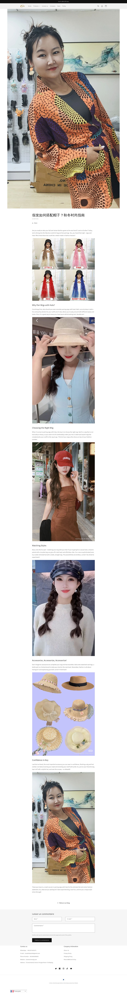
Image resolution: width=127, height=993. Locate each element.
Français (17, 991)
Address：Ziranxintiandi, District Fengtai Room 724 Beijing (36, 962)
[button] (36, 6)
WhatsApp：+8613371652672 (28, 950)
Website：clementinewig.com (28, 959)
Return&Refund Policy (70, 959)
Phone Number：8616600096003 (29, 956)
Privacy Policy (67, 953)
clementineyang (55, 983)
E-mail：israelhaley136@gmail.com (30, 953)
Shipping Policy (68, 956)
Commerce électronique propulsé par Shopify (68, 983)
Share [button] (35, 223)
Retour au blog (64, 903)
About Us (66, 950)
